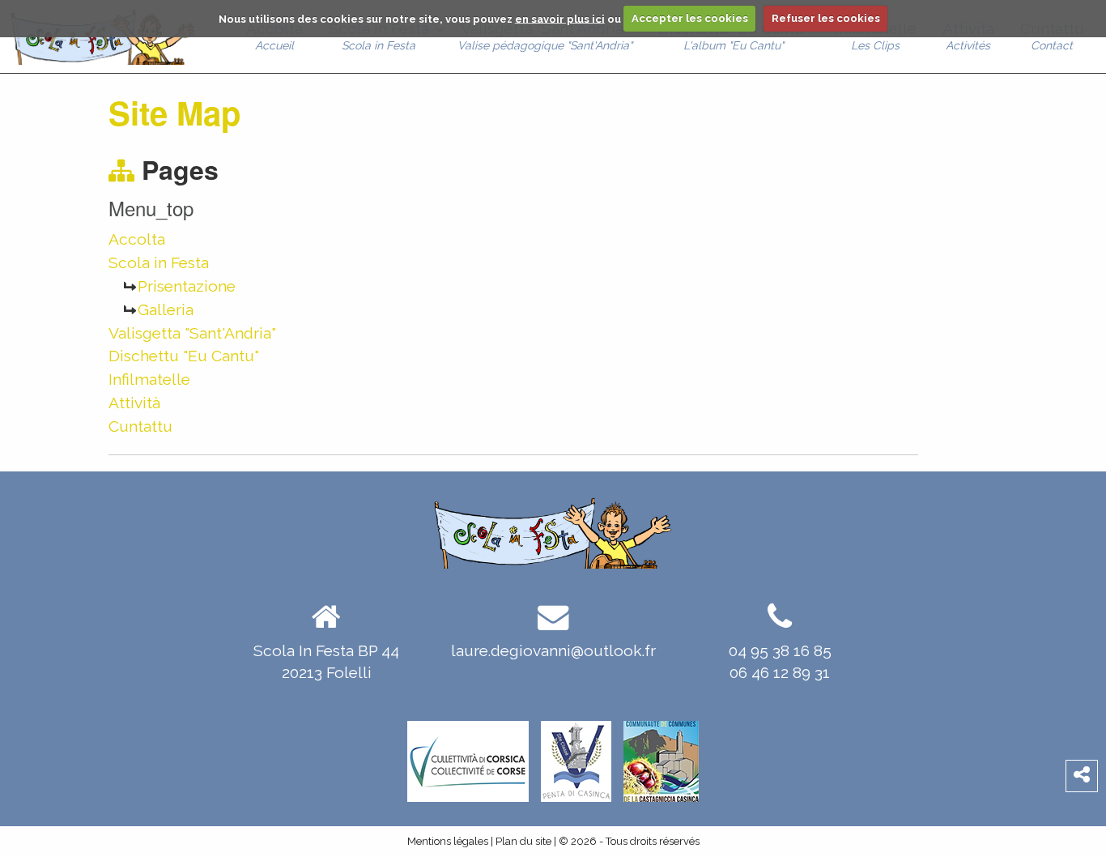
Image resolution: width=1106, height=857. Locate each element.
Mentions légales (447, 841)
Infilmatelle (149, 379)
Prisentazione (187, 286)
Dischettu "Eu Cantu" (183, 356)
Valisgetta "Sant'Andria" (192, 333)
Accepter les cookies (690, 18)
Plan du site (523, 841)
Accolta (136, 239)
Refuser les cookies (826, 18)
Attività (134, 402)
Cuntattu (140, 426)
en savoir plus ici (560, 18)
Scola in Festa (158, 262)
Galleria (166, 309)
